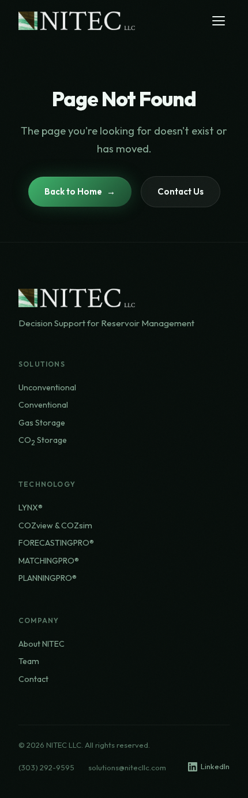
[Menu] (219, 21)
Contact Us (180, 191)
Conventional (43, 405)
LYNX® (30, 507)
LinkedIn (215, 766)
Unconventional (47, 387)
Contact (33, 679)
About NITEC (41, 644)
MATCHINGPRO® (48, 560)
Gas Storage (41, 422)
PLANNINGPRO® (47, 578)
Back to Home (73, 191)
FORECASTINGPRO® (56, 543)
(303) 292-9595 (46, 767)
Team (28, 661)
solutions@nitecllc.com (127, 767)
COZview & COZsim (55, 525)
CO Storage (42, 441)
